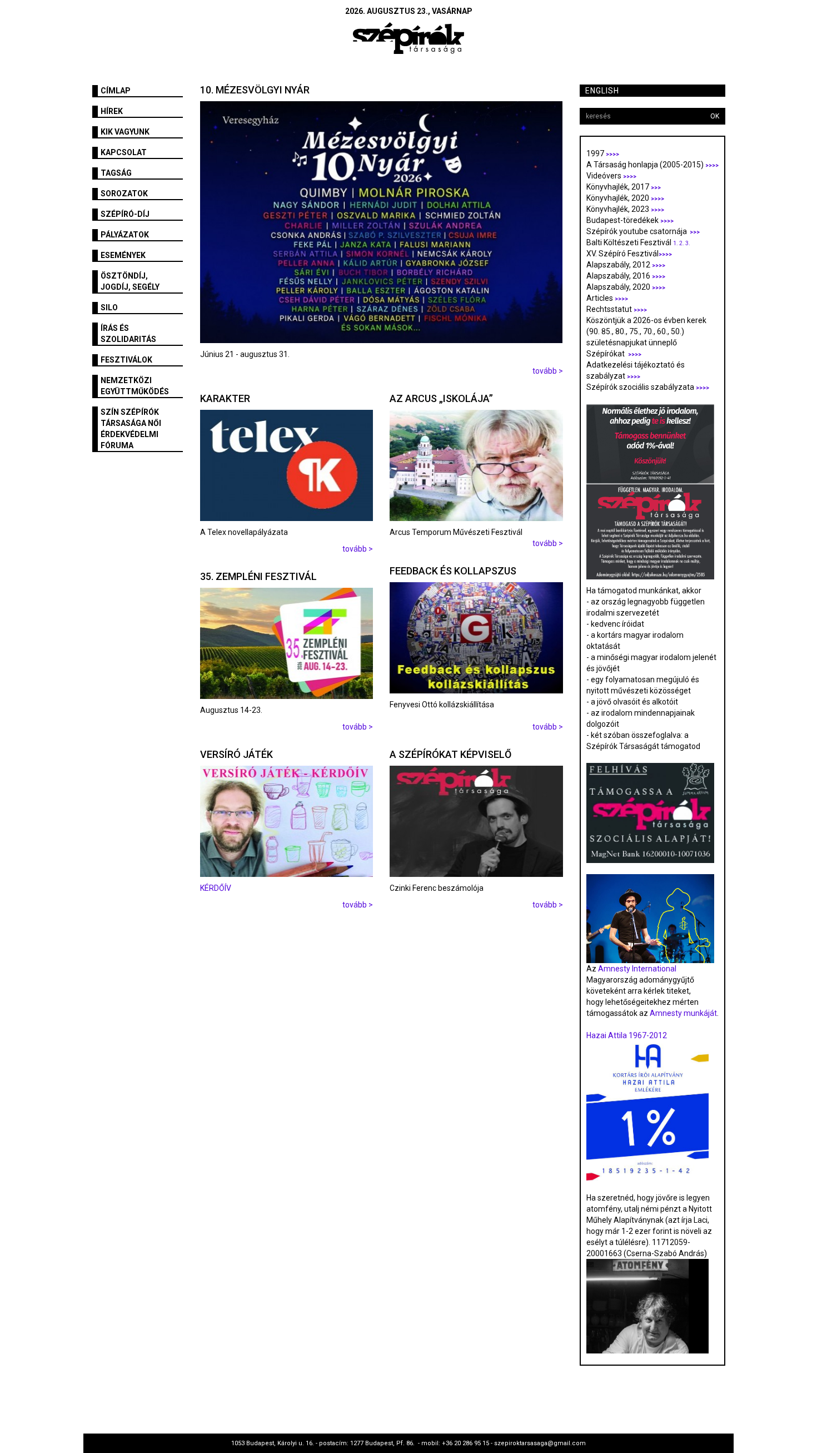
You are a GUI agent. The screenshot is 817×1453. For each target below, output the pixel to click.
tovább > (547, 370)
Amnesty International (637, 968)
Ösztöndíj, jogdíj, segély (130, 281)
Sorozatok (124, 193)
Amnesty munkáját (682, 1013)
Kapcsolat (124, 152)
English (602, 90)
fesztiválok (126, 359)
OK (714, 116)
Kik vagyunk (125, 131)
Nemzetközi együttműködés (135, 386)
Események (123, 255)
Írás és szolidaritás (128, 334)
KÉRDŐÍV (216, 888)
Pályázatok (125, 234)
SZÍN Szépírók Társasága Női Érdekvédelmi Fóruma (131, 429)
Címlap (116, 90)
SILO (109, 307)
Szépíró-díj (125, 214)
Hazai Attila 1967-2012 (626, 1035)
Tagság (116, 172)
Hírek (112, 111)
